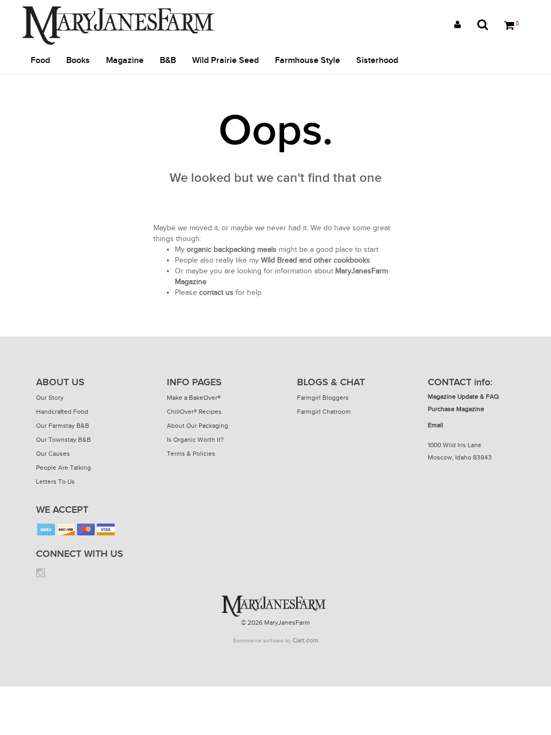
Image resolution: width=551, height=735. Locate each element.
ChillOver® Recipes (194, 411)
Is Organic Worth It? (195, 439)
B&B (168, 60)
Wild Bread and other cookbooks (315, 260)
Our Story (49, 397)
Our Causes (53, 453)
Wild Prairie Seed (225, 60)
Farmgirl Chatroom (324, 411)
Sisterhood (377, 60)
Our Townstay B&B (63, 439)
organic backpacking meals (232, 249)
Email (435, 425)
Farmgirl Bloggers (323, 397)
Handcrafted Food (62, 411)
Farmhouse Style (307, 60)
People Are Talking (63, 467)
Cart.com (306, 640)
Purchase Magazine (456, 409)
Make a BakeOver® (194, 397)
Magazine (125, 60)
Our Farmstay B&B (62, 425)
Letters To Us (55, 481)
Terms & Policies (191, 453)
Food (40, 60)
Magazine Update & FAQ (463, 396)
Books (78, 60)
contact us (216, 292)
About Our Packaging (197, 425)
